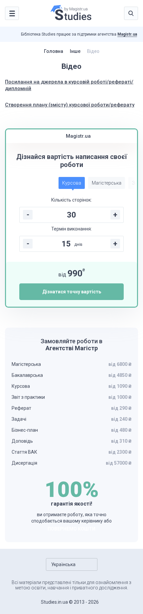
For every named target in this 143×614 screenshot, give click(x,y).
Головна (53, 51)
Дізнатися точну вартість (71, 291)
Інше (75, 51)
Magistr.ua (127, 34)
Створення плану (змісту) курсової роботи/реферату (69, 105)
